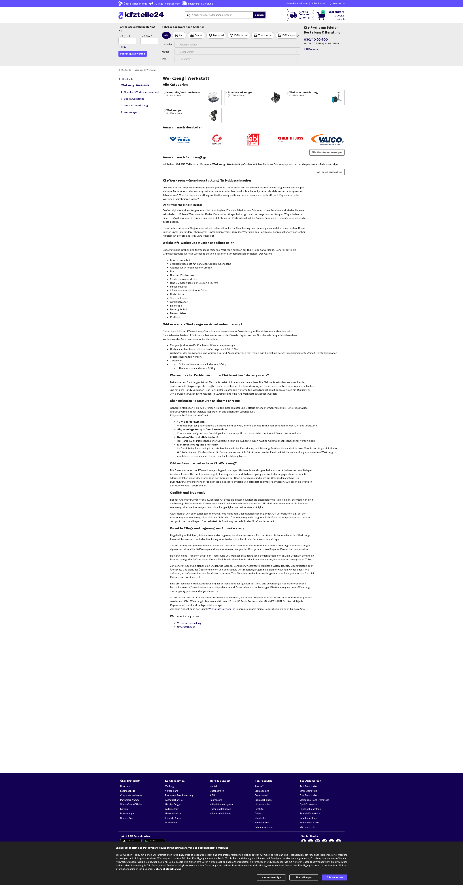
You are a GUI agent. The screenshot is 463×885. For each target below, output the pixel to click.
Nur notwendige (271, 877)
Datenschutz (217, 790)
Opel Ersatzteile (308, 804)
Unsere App (126, 818)
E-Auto (199, 35)
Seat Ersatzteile (308, 818)
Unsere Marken (173, 813)
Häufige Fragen (173, 804)
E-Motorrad (241, 35)
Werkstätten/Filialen (131, 804)
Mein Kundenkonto (297, 3)
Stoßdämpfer (262, 822)
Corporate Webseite (131, 795)
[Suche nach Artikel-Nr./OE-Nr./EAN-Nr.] (259, 15)
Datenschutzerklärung (167, 868)
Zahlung (169, 786)
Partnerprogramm (129, 799)
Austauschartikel (174, 799)
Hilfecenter (312, 49)
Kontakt (214, 786)
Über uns (125, 786)
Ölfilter (258, 813)
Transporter (265, 35)
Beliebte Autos (173, 818)
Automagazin (172, 808)
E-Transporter (290, 35)
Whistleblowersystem (221, 804)
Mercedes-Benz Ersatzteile (314, 799)
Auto (181, 35)
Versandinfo (171, 790)
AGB (212, 795)
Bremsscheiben (263, 799)
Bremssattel (261, 795)
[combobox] (220, 15)
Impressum (216, 799)
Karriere (124, 808)
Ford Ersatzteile (308, 795)
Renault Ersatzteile (310, 813)
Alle (166, 35)
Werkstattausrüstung (136, 105)
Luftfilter (259, 808)
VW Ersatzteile (307, 827)
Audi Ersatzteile (308, 786)
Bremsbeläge (262, 790)
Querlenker (261, 818)
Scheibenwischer (264, 827)
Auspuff (259, 786)
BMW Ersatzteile (308, 790)
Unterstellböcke (186, 626)
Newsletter (339, 3)
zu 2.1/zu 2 (124, 36)
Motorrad (218, 35)
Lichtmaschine (262, 804)
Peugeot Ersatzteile (310, 808)
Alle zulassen (335, 877)
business (127, 790)
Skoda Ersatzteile (309, 822)
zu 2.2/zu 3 (146, 36)
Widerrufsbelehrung (220, 813)
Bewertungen (127, 813)
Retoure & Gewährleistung (179, 795)
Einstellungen (304, 877)
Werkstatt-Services (220, 609)
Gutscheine (171, 822)
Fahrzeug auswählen (329, 172)
